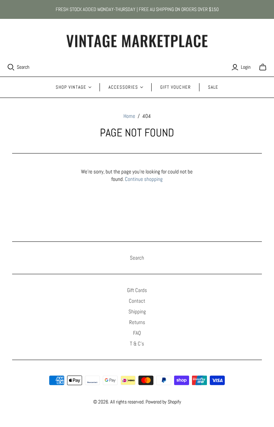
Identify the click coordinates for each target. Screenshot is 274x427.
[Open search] (11, 67)
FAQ (137, 332)
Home (129, 116)
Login (245, 67)
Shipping (137, 311)
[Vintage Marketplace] (137, 41)
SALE (213, 87)
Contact (137, 300)
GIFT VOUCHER (175, 87)
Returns (137, 322)
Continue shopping (144, 179)
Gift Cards (137, 290)
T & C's (137, 343)
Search (23, 67)
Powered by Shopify (163, 402)
